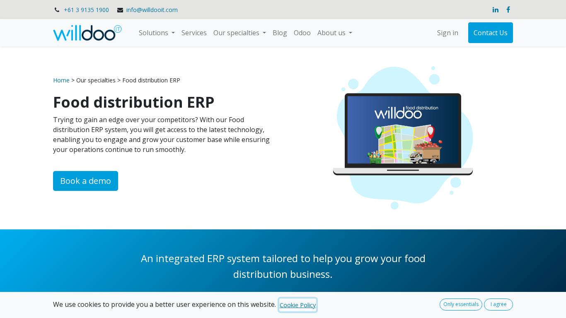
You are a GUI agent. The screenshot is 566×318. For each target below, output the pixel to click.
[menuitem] (194, 32)
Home (62, 80)
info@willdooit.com (152, 10)
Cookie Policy (298, 305)
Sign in (447, 32)
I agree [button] (499, 304)
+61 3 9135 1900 (86, 10)
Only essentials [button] (461, 304)
